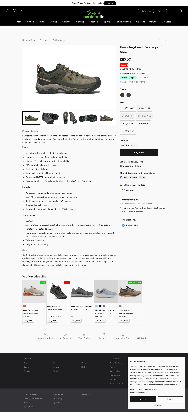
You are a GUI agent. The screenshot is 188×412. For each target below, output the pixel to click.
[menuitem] (160, 40)
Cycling (53, 21)
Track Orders (84, 338)
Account (113, 367)
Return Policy (57, 399)
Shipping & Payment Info (33, 399)
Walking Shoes (58, 40)
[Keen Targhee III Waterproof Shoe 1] (50, 118)
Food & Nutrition (123, 21)
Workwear (153, 21)
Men (19, 21)
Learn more (143, 77)
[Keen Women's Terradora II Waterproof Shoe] (82, 291)
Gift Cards (166, 21)
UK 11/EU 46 (127, 123)
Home (25, 40)
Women (30, 21)
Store (33, 40)
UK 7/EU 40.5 (128, 108)
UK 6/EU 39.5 (128, 131)
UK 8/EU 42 (144, 108)
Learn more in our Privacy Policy (143, 389)
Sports (107, 21)
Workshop (113, 379)
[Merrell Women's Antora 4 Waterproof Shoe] (106, 291)
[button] (109, 3)
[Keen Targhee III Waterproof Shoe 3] (88, 118)
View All (55, 371)
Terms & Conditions (31, 395)
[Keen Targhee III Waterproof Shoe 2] (69, 118)
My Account (65, 338)
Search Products (46, 338)
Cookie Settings (29, 407)
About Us (27, 403)
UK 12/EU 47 (144, 123)
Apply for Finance (116, 383)
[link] (156, 404)
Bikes (42, 21)
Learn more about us (138, 392)
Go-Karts (140, 21)
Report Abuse (58, 403)
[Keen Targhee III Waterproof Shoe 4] (107, 118)
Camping (66, 21)
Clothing (80, 21)
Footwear (94, 21)
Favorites (103, 338)
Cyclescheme (115, 375)
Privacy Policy (58, 395)
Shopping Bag (122, 338)
